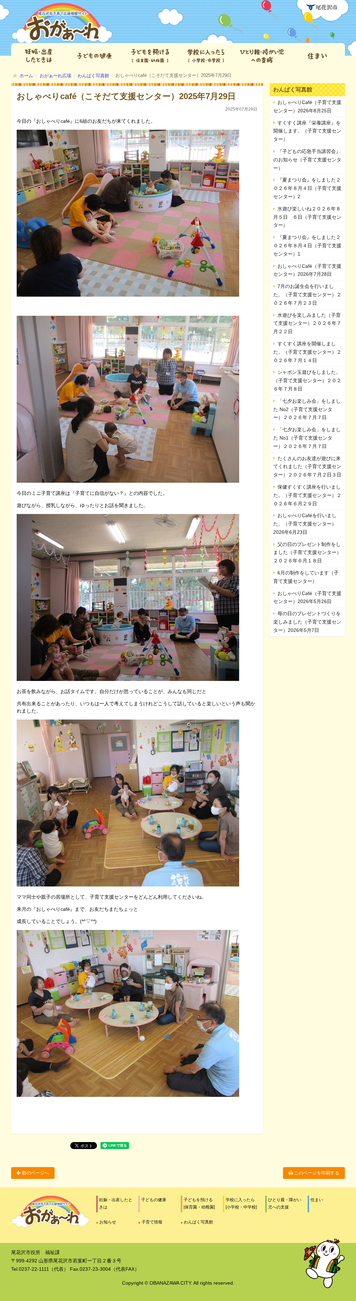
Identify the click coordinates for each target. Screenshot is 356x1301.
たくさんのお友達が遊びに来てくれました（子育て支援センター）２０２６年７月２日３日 (307, 467)
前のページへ (35, 1172)
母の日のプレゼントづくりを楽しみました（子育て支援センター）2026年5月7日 (307, 622)
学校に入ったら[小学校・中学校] (241, 1203)
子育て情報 (151, 1222)
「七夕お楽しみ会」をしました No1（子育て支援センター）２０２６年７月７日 (307, 438)
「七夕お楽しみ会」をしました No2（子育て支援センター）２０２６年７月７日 (307, 409)
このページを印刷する (316, 1172)
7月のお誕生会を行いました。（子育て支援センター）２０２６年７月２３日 (307, 294)
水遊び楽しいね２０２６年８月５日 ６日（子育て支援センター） (307, 217)
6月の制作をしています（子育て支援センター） (306, 577)
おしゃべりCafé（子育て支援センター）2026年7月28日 (307, 270)
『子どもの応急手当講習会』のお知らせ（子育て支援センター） (307, 159)
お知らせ (107, 1222)
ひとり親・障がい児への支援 (284, 1203)
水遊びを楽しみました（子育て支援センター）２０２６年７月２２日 (307, 323)
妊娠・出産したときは (115, 1203)
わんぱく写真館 (198, 1222)
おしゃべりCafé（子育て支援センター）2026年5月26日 (307, 597)
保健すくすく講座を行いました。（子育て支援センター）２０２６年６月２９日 (307, 495)
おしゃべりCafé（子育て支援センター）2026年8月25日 (307, 106)
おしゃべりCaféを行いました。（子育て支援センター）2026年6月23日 (305, 524)
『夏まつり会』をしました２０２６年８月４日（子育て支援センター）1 (307, 245)
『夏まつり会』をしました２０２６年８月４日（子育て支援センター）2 (307, 188)
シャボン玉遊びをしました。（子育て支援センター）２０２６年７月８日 (307, 380)
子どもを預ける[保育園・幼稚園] (199, 1203)
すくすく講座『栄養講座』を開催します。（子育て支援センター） (307, 131)
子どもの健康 (153, 1199)
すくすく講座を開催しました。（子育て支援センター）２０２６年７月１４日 (307, 352)
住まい (316, 1199)
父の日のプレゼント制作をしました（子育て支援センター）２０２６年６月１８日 (307, 552)
